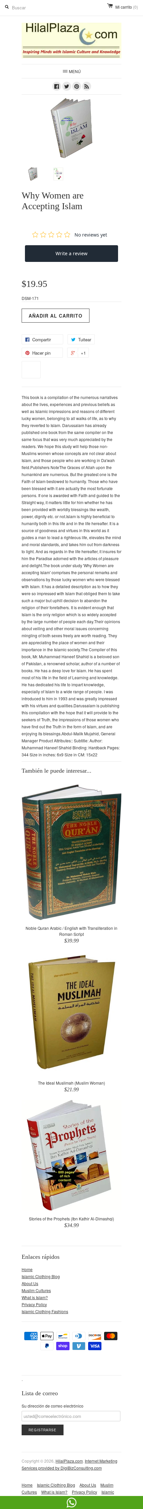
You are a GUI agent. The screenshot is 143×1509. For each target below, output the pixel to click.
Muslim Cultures (36, 1290)
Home (27, 1269)
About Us (30, 1283)
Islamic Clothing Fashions (45, 1311)
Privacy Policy (34, 1304)
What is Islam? (35, 1297)
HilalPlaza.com (69, 1461)
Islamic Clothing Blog (41, 1276)
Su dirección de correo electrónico (52, 1406)
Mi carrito (126, 7)
